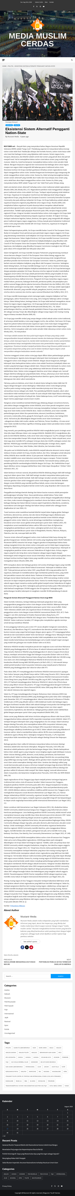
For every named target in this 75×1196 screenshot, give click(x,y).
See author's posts (30, 941)
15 (67, 1121)
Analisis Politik (24, 1052)
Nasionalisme (56, 1071)
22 (67, 1125)
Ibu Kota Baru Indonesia (48, 1062)
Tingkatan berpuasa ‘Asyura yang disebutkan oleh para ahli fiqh (26, 1086)
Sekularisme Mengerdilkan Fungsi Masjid (19, 962)
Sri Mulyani (41, 1081)
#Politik (10, 955)
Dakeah (20, 1057)
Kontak (52, 2)
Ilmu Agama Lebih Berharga (14, 1067)
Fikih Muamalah (9, 1002)
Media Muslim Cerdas (38, 40)
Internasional (9, 1014)
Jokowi (46, 1067)
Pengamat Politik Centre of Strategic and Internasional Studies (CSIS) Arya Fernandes (33, 1076)
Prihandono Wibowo (17, 906)
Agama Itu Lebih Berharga (22, 1048)
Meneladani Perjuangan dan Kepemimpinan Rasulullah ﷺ (22, 1149)
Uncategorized (9, 1033)
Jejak (6, 1017)
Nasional (7, 1021)
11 (27, 1121)
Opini (6, 1025)
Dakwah (7, 994)
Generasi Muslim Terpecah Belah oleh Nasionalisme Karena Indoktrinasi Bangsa (29, 1145)
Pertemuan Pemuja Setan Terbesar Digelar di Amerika (55, 962)
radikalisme (9, 1081)
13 (47, 1121)
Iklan (46, 2)
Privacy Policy (7, 1186)
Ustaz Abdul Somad (56, 1086)
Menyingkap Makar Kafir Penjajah (13, 1158)
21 (57, 1125)
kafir (63, 1067)
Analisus (34, 1052)
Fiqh (6, 1010)
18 (27, 1125)
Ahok (34, 1048)
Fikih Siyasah (8, 1006)
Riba (26, 1081)
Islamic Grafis (39, 2)
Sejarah (32, 1081)
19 (37, 1125)
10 (17, 1121)
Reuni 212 (19, 1081)
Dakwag (28, 1057)
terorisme (51, 1081)
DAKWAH (35, 1057)
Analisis (9, 125)
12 (37, 1121)
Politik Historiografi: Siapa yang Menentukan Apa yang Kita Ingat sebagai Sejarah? (30, 1154)
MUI (40, 1071)
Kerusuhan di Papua (12, 1071)
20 (47, 1125)
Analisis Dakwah (11, 1052)
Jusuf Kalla (55, 1067)
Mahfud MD (32, 1071)
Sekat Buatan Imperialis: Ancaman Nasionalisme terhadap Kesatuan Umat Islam (30, 1163)
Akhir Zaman (43, 1048)
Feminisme (65, 1057)
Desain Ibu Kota (46, 1057)
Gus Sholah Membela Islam (19, 1062)
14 (57, 1121)
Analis (51, 1048)
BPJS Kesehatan (10, 1057)
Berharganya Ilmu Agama (48, 1052)
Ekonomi (7, 998)
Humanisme (34, 1062)
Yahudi (67, 1086)
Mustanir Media (13, 136)
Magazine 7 (47, 1193)
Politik (17, 125)
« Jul (3, 1136)
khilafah (23, 1071)
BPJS (60, 1052)
